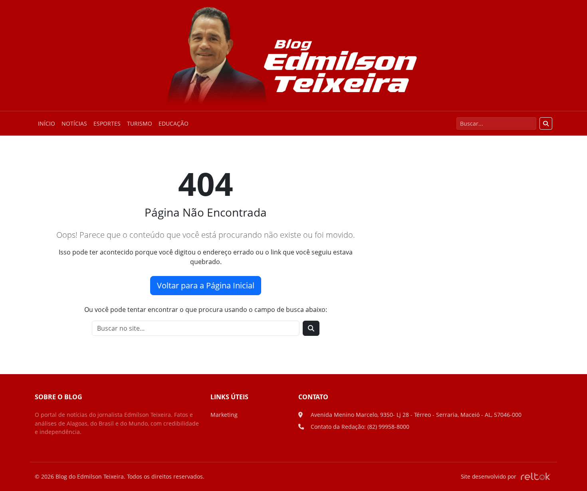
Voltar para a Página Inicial (205, 285)
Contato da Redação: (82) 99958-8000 (360, 426)
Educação (173, 123)
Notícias (74, 123)
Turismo (139, 123)
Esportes (107, 123)
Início (46, 123)
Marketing (224, 414)
